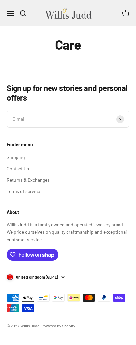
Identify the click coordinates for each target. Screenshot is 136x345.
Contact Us (18, 168)
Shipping (16, 157)
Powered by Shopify (58, 325)
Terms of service (23, 191)
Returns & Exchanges (28, 180)
